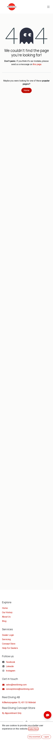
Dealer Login (8, 635)
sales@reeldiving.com (16, 684)
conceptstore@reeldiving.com (20, 689)
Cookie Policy (33, 729)
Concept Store (8, 643)
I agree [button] (46, 737)
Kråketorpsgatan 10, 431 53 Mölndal (19, 702)
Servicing (6, 639)
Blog (4, 621)
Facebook (10, 662)
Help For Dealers (10, 648)
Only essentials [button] (34, 737)
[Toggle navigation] (48, 6)
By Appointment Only (11, 713)
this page (37, 64)
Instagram (10, 670)
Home (26, 90)
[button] (26, 721)
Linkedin (10, 666)
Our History (7, 612)
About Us (6, 616)
